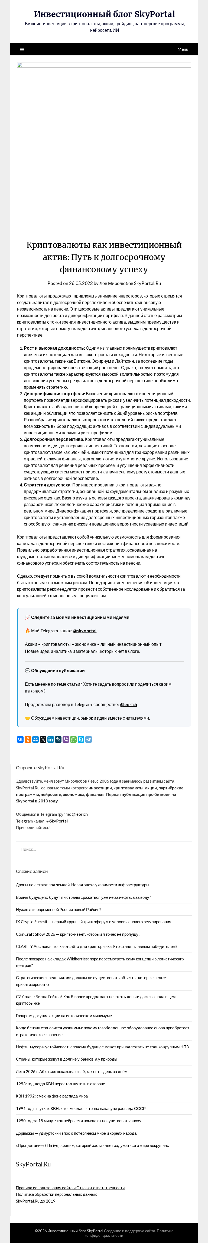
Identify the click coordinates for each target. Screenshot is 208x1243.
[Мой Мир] (35, 739)
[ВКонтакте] (20, 739)
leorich (81, 814)
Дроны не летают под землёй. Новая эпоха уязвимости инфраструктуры (82, 884)
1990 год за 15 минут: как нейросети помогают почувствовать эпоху (78, 1120)
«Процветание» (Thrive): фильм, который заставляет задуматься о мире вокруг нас (92, 1145)
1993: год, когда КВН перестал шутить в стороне (60, 1083)
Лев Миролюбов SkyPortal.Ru (130, 283)
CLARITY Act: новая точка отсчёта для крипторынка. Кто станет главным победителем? (96, 946)
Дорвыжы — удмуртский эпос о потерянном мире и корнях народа (76, 1133)
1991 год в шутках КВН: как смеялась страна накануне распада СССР (81, 1108)
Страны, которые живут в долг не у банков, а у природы (66, 1059)
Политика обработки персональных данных (56, 1194)
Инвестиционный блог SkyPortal (104, 14)
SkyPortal (59, 820)
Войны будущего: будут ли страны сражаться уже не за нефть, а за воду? (83, 897)
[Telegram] (88, 739)
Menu (182, 49)
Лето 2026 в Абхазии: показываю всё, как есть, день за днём (71, 1071)
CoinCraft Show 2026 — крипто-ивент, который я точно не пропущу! (78, 934)
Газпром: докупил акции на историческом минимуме (64, 1015)
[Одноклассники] (28, 739)
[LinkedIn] (50, 739)
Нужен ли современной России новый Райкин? (58, 909)
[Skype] (81, 739)
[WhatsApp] (73, 739)
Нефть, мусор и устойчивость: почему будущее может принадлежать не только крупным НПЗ (102, 1046)
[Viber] (66, 739)
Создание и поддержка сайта (129, 1230)
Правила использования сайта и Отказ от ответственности (70, 1187)
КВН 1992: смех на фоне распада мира (52, 1095)
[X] (43, 739)
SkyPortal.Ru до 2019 (36, 1200)
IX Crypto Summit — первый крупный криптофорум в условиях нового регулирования (93, 921)
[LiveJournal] (58, 739)
